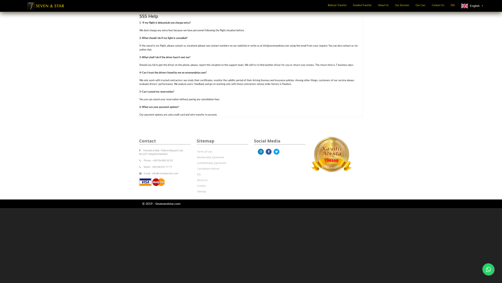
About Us (383, 5)
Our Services (402, 5)
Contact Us (438, 5)
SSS (453, 5)
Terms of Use (204, 151)
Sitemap (201, 191)
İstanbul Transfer (362, 5)
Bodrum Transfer (337, 5)
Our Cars (421, 5)
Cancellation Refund (208, 168)
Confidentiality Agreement (211, 163)
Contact (201, 185)
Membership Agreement (210, 157)
